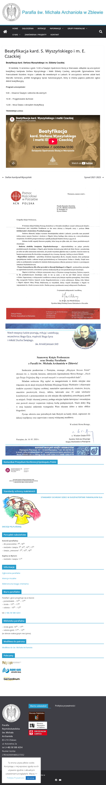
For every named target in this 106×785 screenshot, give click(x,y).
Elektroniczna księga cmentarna (15, 584)
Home (15, 28)
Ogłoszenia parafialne (11, 573)
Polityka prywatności (65, 705)
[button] (62, 28)
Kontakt (55, 34)
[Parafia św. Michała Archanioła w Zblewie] (5, 32)
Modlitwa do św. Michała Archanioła (17, 647)
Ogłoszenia (27, 28)
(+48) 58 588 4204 (12, 613)
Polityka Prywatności (16, 777)
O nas (15, 34)
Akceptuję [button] (30, 778)
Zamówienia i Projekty (35, 34)
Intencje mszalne (9, 578)
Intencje (42, 28)
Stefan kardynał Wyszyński (18, 177)
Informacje (55, 28)
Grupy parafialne (76, 28)
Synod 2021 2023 (92, 177)
